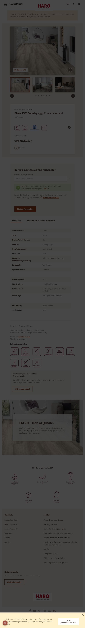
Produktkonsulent (10, 520)
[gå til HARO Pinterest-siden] (38, 611)
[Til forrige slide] (12, 96)
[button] (19, 148)
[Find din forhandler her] (73, 4)
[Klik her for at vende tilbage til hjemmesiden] (42, 597)
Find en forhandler (25, 209)
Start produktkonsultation (68, 621)
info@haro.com (24, 337)
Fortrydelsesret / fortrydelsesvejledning (58, 533)
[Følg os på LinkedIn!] (48, 611)
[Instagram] (43, 611)
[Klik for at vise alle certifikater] (69, 127)
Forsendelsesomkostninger (54, 520)
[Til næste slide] (73, 96)
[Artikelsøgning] (78, 4)
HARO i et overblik (11, 524)
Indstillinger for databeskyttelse (56, 562)
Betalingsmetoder (50, 524)
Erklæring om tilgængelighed (54, 558)
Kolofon (46, 549)
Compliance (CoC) (50, 554)
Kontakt (7, 542)
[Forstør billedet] (70, 70)
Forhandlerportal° (10, 529)
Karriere (7, 538)
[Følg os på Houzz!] (53, 611)
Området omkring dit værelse (23, 175)
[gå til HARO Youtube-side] (33, 611)
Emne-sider (8, 533)
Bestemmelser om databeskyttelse (57, 538)
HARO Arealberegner (51, 197)
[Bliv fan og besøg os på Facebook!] (29, 610)
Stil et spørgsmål (22, 389)
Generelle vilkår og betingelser (55, 529)
